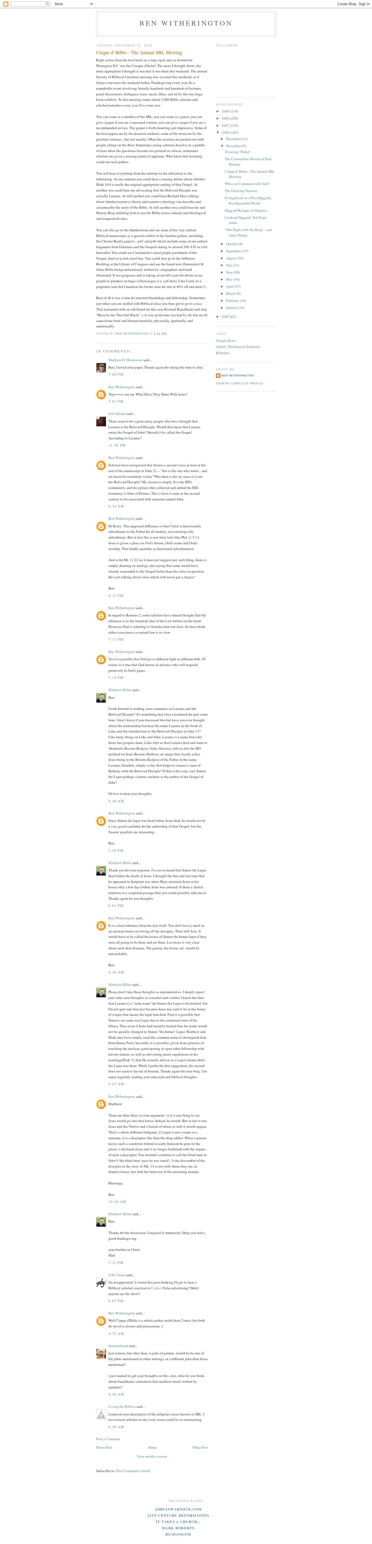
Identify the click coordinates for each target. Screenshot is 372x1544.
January (232, 307)
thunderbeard (118, 1345)
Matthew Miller (120, 689)
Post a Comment (108, 1438)
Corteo (156, 1287)
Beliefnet (223, 352)
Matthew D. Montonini (125, 359)
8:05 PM (116, 1300)
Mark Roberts (178, 1527)
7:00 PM (116, 374)
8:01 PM (116, 905)
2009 (226, 111)
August (231, 258)
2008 (226, 118)
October (232, 243)
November (234, 145)
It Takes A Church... (178, 1521)
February (233, 300)
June (230, 272)
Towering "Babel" (238, 151)
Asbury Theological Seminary (238, 346)
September (234, 250)
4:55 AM (116, 1333)
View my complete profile (239, 383)
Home (152, 1447)
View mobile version (152, 1456)
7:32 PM (116, 1262)
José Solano (117, 413)
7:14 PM (116, 677)
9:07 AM (116, 1083)
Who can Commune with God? (247, 183)
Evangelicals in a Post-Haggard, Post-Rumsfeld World (248, 200)
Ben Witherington (186, 23)
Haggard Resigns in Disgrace (246, 210)
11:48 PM (117, 445)
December (234, 138)
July (229, 265)
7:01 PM (116, 401)
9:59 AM (116, 1426)
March (231, 293)
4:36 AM (116, 972)
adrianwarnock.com (178, 1509)
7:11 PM (116, 639)
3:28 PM (116, 850)
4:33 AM (116, 506)
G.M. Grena (116, 1274)
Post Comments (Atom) (133, 1470)
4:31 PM (116, 595)
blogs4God (178, 1534)
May (230, 279)
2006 (226, 132)
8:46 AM (116, 800)
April (230, 286)
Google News (226, 340)
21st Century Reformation (178, 1515)
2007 (226, 125)
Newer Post (104, 1447)
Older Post (200, 1447)
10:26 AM (117, 1201)
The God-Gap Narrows (241, 190)
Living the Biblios (122, 1406)
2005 (226, 316)
